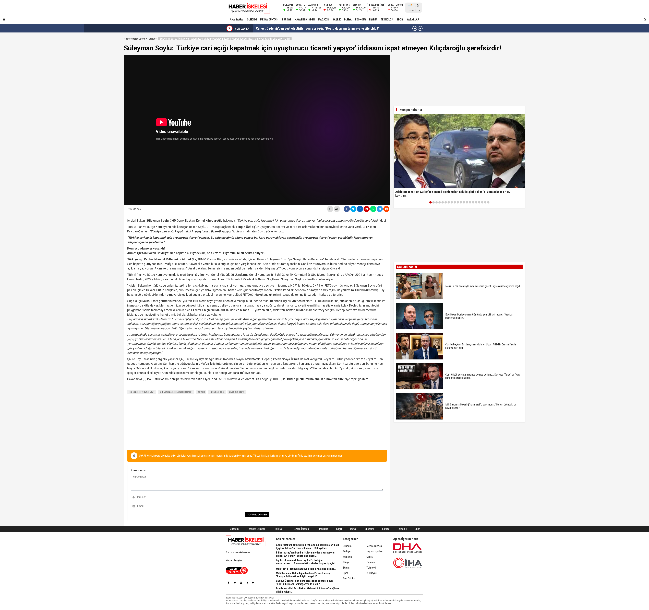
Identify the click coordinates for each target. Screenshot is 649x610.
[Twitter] (235, 583)
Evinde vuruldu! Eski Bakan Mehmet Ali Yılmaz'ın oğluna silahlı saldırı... (305, 28)
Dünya (348, 19)
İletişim (238, 560)
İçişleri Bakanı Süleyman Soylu (141, 392)
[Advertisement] (108, 86)
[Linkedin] (247, 583)
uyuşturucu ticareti (237, 392)
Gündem (252, 19)
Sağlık (336, 19)
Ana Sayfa (236, 19)
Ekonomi (360, 19)
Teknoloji (386, 19)
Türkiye (286, 19)
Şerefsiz (201, 392)
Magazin (323, 19)
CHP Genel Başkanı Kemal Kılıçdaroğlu (176, 392)
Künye (229, 560)
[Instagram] (241, 583)
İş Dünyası (371, 573)
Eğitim (373, 19)
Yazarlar (413, 19)
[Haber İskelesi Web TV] (237, 572)
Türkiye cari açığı (217, 392)
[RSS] (253, 583)
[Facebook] (229, 583)
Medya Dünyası (269, 19)
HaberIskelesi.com (134, 38)
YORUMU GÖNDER (257, 514)
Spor (400, 19)
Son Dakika (349, 578)
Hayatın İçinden (305, 19)
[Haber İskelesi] (246, 540)
